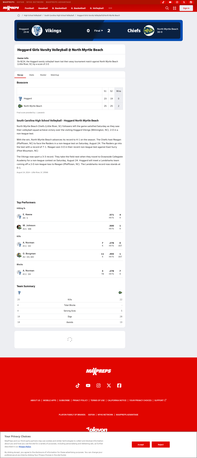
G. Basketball (78, 8)
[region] (98, 445)
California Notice (117, 400)
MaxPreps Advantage (58, 2)
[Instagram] (177, 2)
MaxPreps (9, 2)
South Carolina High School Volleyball (59, 15)
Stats (31, 74)
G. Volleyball (97, 8)
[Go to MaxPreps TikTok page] (77, 386)
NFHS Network (35, 2)
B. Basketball (59, 8)
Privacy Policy (80, 400)
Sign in (186, 8)
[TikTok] (163, 2)
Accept (141, 444)
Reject (161, 444)
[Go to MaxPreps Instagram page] (98, 386)
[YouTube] (170, 2)
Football (29, 8)
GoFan (20, 2)
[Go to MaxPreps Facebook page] (119, 386)
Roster (43, 74)
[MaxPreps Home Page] (18, 15)
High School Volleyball (32, 15)
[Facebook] (191, 2)
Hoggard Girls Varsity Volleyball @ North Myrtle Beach (98, 15)
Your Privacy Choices (140, 400)
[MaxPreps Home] (11, 8)
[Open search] (167, 8)
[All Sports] (110, 8)
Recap (20, 74)
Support (159, 400)
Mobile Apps (49, 400)
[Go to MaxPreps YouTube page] (88, 386)
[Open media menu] (174, 8)
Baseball (43, 8)
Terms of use (98, 400)
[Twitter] (184, 2)
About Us (35, 400)
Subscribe (64, 400)
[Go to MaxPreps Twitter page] (109, 386)
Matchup (55, 74)
